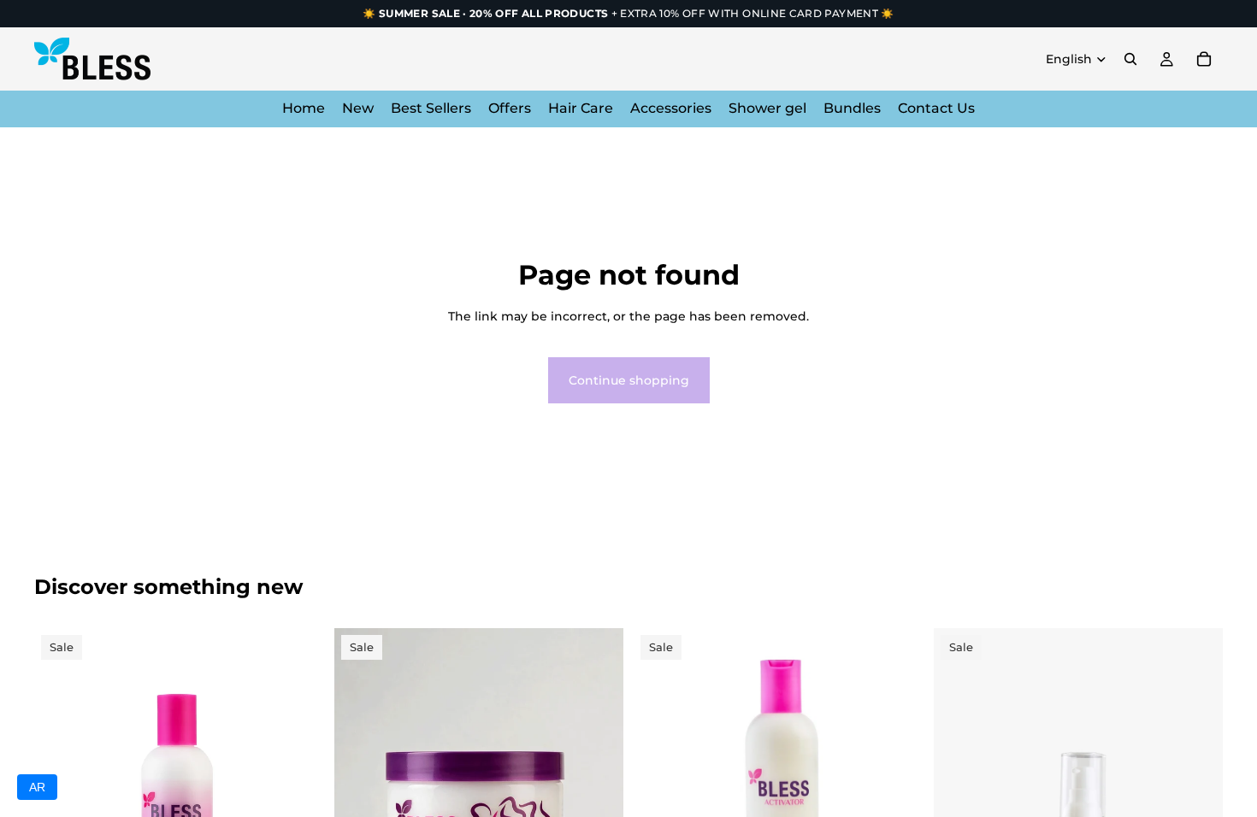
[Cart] (1204, 59)
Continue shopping (629, 380)
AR (37, 787)
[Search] (1130, 59)
